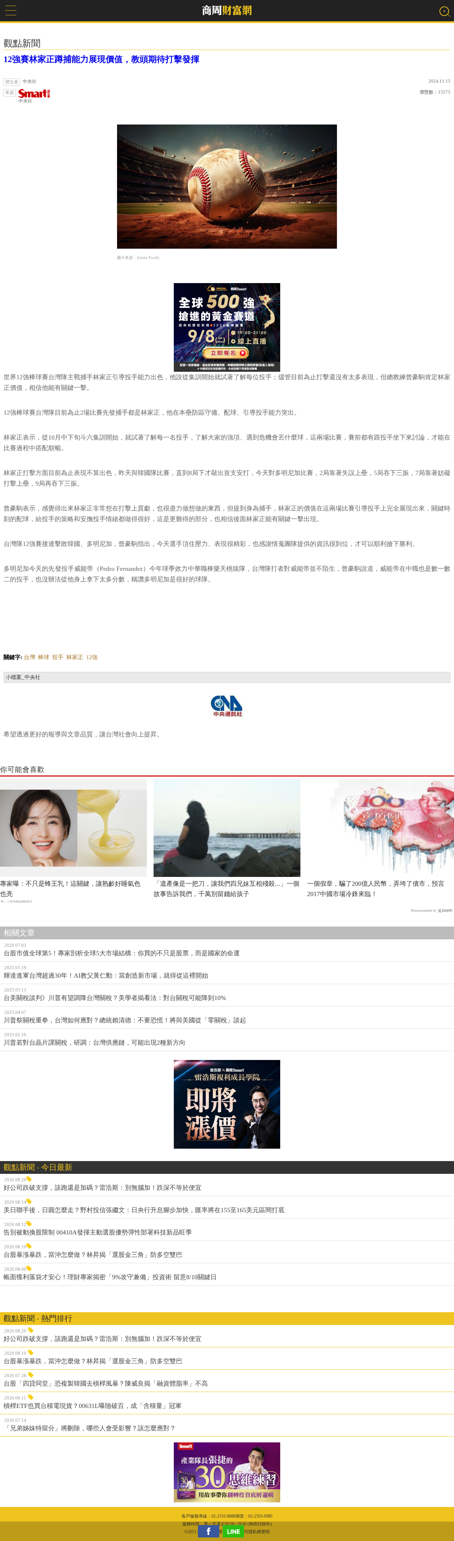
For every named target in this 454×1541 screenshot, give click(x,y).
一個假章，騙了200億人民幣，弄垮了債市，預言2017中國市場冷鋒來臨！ (375, 888)
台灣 (29, 657)
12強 (92, 657)
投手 (57, 657)
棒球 (43, 657)
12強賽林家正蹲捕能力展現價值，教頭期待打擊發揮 (101, 59)
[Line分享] (235, 1531)
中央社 (25, 101)
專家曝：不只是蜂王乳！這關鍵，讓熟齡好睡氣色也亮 (70, 888)
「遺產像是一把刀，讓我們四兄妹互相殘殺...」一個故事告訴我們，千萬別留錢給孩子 (226, 888)
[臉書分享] (210, 1531)
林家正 (74, 657)
